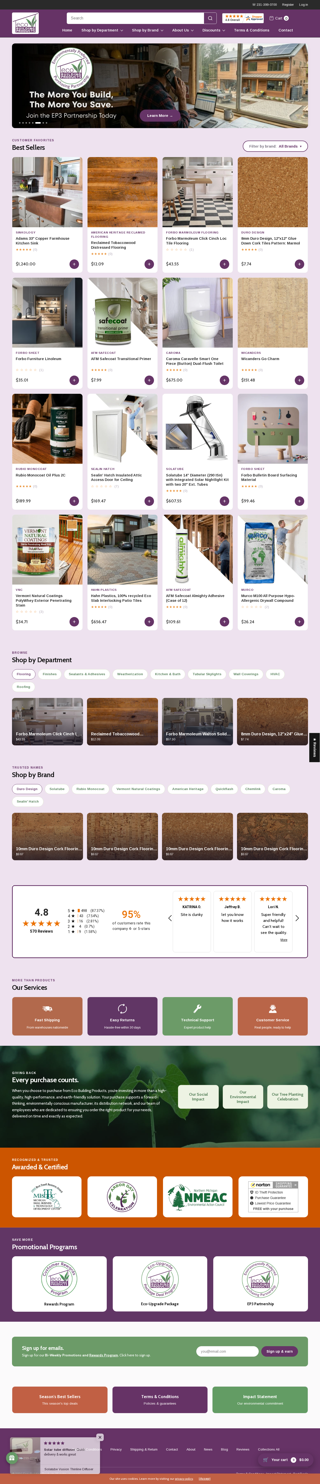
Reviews (243, 1449)
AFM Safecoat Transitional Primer (121, 359)
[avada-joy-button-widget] (12, 1458)
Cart (281, 18)
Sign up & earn (279, 1351)
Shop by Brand (145, 30)
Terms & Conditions (251, 30)
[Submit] (210, 18)
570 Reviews (41, 931)
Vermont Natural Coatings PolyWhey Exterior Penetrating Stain (44, 600)
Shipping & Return (144, 1449)
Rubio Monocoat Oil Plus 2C (41, 475)
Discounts (211, 30)
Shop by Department (100, 30)
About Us (180, 30)
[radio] (86, 910)
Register (288, 4)
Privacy (116, 1449)
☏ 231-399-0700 (264, 4)
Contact (285, 30)
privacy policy (184, 1479)
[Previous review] (170, 918)
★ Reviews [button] (315, 747)
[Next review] (297, 918)
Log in (303, 4)
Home (67, 30)
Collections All (269, 1449)
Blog (224, 1449)
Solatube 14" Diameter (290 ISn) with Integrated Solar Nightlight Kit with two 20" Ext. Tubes (197, 480)
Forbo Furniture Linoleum (38, 359)
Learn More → (160, 115)
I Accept (204, 1478)
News (208, 1449)
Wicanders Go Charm (260, 359)
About (191, 1449)
